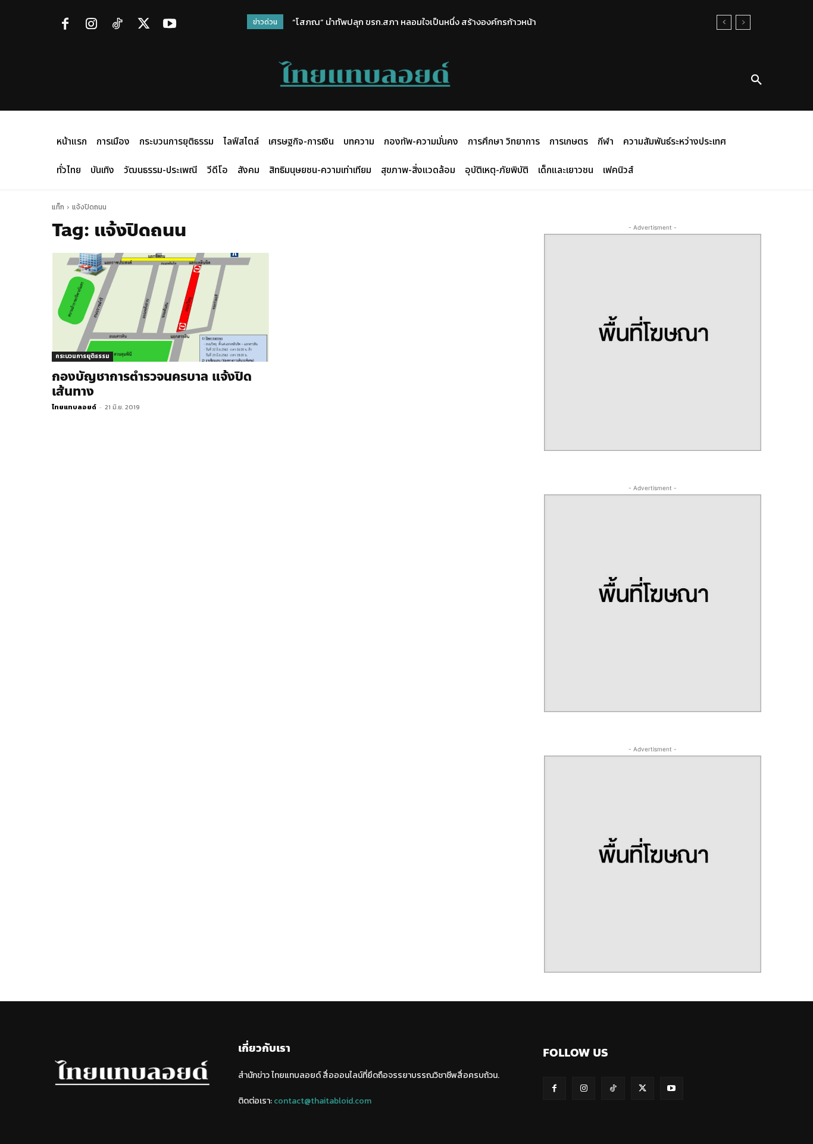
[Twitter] (143, 25)
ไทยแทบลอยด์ (74, 407)
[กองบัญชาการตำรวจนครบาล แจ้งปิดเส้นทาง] (160, 307)
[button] (756, 80)
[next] (743, 22)
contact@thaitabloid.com (322, 1101)
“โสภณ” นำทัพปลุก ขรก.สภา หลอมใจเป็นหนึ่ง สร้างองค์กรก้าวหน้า (414, 22)
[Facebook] (65, 25)
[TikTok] (117, 25)
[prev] (724, 22)
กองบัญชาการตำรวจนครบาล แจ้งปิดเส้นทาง (152, 384)
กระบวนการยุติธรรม (82, 356)
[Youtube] (170, 25)
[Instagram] (91, 25)
